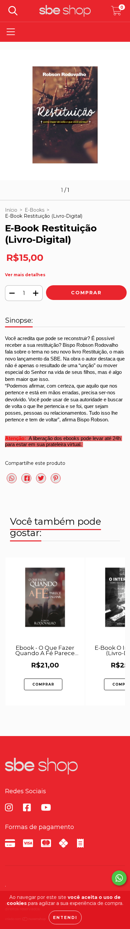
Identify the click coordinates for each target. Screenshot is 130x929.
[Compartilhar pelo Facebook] (27, 481)
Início (11, 210)
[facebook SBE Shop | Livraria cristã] (29, 807)
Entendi (65, 917)
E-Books (34, 210)
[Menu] (10, 32)
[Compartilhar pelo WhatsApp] (12, 478)
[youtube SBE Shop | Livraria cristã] (47, 807)
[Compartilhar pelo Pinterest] (56, 481)
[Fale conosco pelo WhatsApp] (119, 878)
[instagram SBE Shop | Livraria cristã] (11, 807)
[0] (116, 13)
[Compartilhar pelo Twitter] (41, 481)
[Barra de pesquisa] (13, 11)
